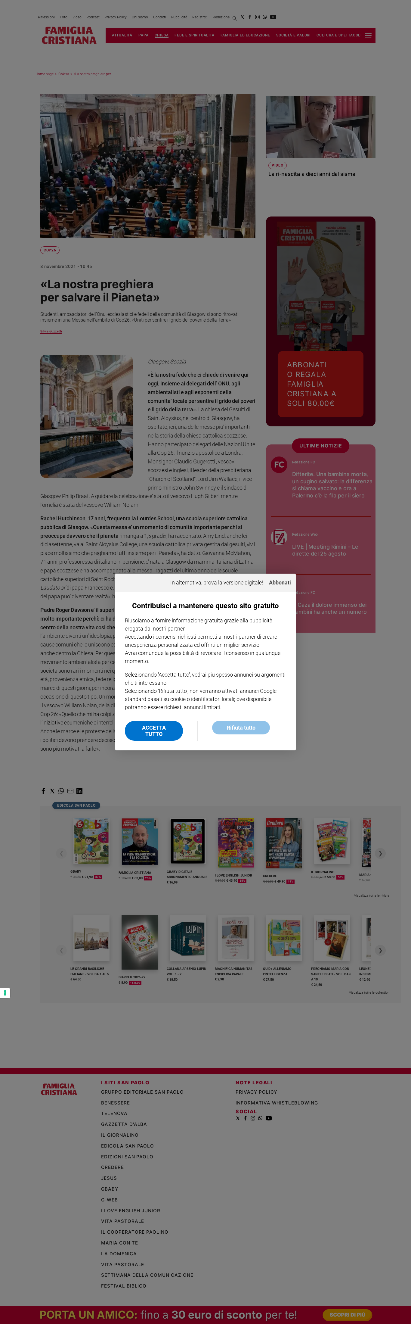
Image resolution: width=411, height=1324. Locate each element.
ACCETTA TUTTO (154, 730)
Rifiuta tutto (241, 727)
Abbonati (280, 582)
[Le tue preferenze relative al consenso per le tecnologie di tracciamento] (5, 993)
